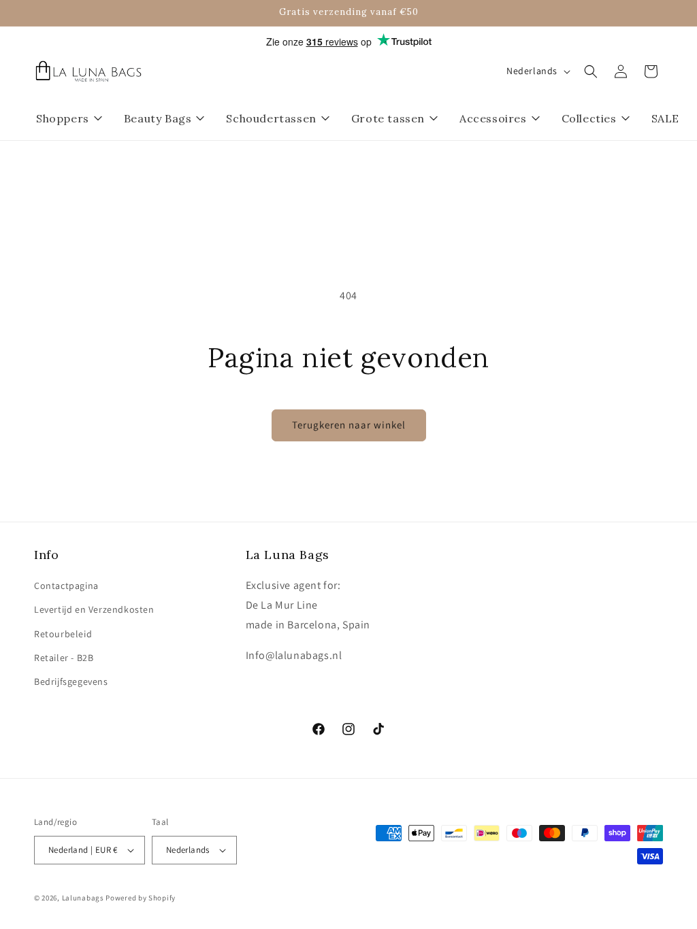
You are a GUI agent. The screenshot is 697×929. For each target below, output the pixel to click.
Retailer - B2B (63, 658)
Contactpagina (66, 585)
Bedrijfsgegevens (71, 681)
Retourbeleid (63, 634)
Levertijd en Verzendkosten (94, 609)
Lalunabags (83, 897)
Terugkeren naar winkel (349, 424)
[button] (591, 71)
